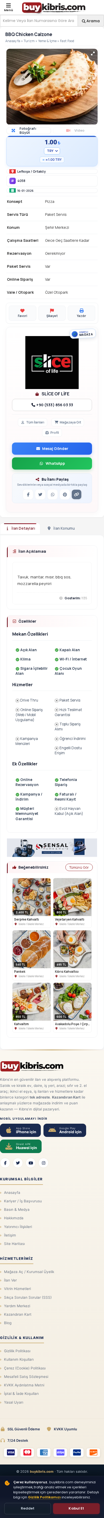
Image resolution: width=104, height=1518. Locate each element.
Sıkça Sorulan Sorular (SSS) (28, 1297)
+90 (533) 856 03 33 (54, 404)
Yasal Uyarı (13, 1402)
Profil (54, 432)
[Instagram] (43, 1163)
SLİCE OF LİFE (55, 394)
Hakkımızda (13, 1218)
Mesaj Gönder (55, 448)
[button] (93, 53)
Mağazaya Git (70, 422)
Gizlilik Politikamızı (44, 1497)
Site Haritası (14, 1244)
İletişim (10, 1235)
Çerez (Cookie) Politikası (25, 1368)
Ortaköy (39, 171)
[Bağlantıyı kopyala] (76, 494)
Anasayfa (12, 41)
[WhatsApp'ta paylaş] (52, 494)
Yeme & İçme (47, 41)
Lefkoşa (23, 171)
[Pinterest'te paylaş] (64, 494)
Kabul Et (76, 1508)
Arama (93, 21)
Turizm (29, 41)
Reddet (28, 1508)
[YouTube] (31, 1163)
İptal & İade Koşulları (21, 1393)
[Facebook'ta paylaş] (28, 494)
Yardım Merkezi (17, 1306)
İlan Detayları (23, 528)
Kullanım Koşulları (19, 1359)
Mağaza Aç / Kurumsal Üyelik (29, 1272)
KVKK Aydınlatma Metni (24, 1385)
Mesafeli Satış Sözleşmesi (26, 1376)
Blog (7, 1323)
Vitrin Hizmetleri (17, 1289)
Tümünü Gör (79, 867)
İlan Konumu (64, 528)
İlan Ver (10, 1280)
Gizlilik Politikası (17, 1351)
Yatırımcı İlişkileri (18, 1227)
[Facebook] (5, 1163)
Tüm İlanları (35, 422)
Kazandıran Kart (17, 1314)
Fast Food (67, 41)
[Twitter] (18, 1163)
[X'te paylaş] (40, 494)
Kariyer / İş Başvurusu (23, 1201)
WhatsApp (55, 463)
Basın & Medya (17, 1209)
